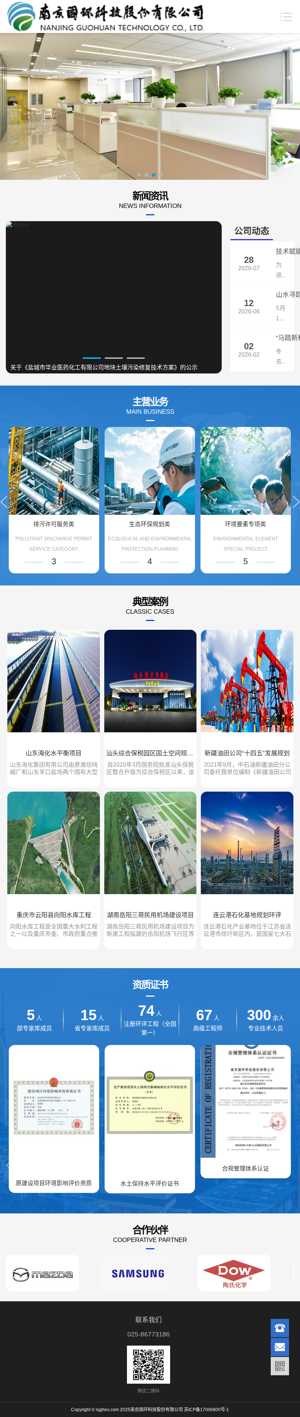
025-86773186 (148, 1334)
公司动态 (251, 231)
